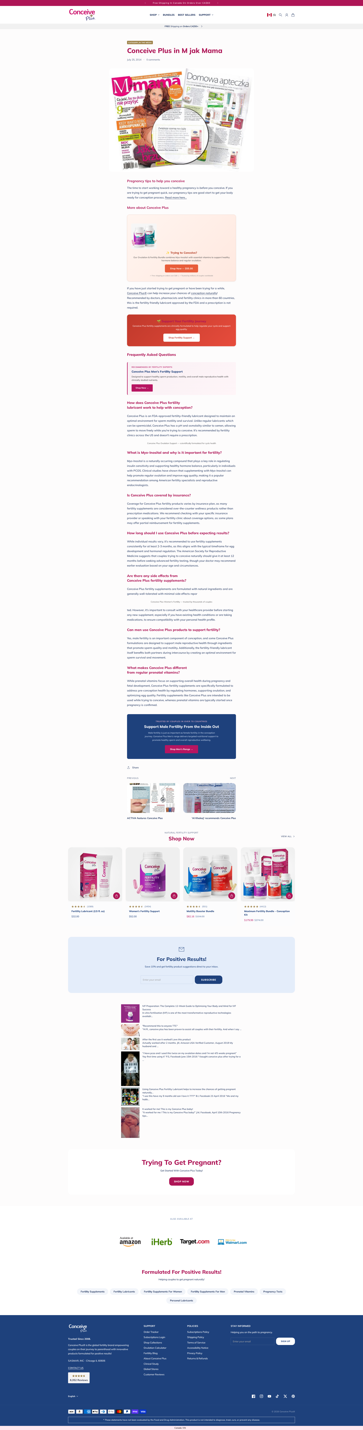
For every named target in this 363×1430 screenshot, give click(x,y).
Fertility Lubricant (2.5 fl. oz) (88, 911)
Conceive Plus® (137, 293)
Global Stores (151, 1369)
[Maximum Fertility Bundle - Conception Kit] (268, 874)
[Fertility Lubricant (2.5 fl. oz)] (95, 874)
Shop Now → (142, 387)
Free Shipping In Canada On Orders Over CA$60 (181, 3)
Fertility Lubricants (124, 1291)
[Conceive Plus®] (82, 15)
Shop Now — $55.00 (181, 268)
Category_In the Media (140, 42)
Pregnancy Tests (272, 1291)
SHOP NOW (181, 1181)
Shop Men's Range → (181, 749)
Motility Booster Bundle (200, 911)
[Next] (217, 3)
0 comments (153, 59)
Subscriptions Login (154, 1337)
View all (286, 836)
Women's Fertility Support (144, 911)
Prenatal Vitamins (244, 1291)
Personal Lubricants (181, 1300)
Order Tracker (151, 1331)
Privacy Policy (194, 1353)
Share (135, 767)
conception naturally (204, 293)
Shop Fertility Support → (181, 337)
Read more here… (176, 197)
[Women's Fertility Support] (153, 874)
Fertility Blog (151, 1353)
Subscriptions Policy (198, 1331)
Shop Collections (153, 1342)
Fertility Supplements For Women (163, 1291)
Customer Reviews (154, 1374)
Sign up (285, 1341)
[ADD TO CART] (116, 895)
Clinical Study (151, 1363)
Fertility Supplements (93, 1291)
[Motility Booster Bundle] (210, 874)
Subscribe (208, 979)
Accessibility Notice (197, 1347)
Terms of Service (196, 1342)
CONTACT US (76, 1367)
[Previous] (145, 3)
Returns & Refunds (197, 1358)
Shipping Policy (195, 1337)
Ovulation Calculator (155, 1347)
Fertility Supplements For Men (208, 1291)
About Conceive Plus (155, 1358)
